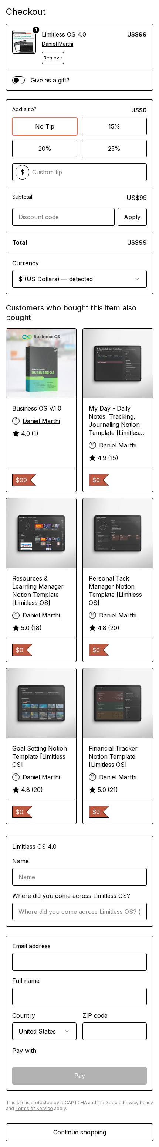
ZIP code (95, 1015)
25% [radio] (114, 148)
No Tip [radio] (44, 126)
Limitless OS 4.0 (64, 34)
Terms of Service (34, 1108)
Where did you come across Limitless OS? (71, 895)
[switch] (18, 80)
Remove (53, 58)
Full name (26, 980)
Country (23, 1015)
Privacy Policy (138, 1102)
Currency (25, 263)
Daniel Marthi (57, 44)
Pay (79, 1075)
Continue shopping (79, 1132)
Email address (31, 946)
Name (20, 861)
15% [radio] (114, 126)
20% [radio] (44, 148)
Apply (132, 217)
